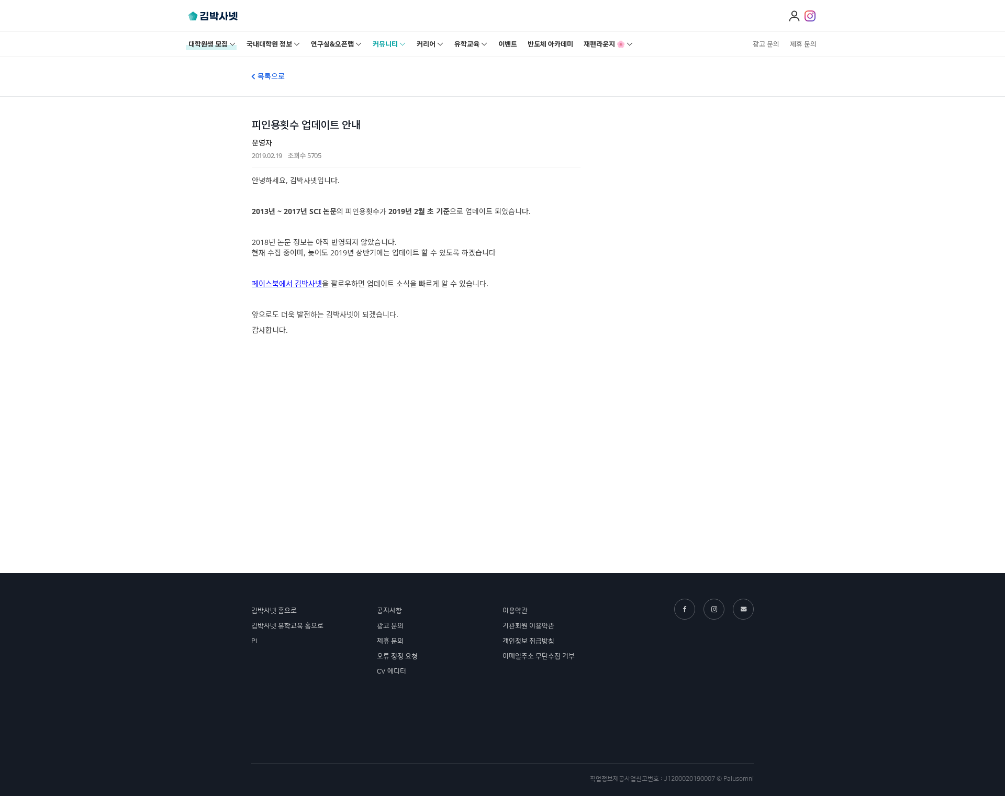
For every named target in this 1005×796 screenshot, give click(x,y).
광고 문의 (766, 44)
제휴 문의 (803, 44)
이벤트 (507, 44)
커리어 (426, 44)
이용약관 (515, 610)
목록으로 (270, 76)
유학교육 (466, 44)
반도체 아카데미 (550, 44)
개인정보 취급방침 (528, 641)
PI (254, 641)
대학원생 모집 (208, 44)
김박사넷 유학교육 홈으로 (287, 626)
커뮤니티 (385, 44)
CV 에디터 (391, 671)
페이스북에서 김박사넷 (287, 283)
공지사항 (389, 610)
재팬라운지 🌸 (604, 44)
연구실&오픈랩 (332, 44)
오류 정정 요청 (397, 656)
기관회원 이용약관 (528, 626)
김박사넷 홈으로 (274, 610)
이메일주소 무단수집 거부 (538, 656)
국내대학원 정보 (269, 44)
